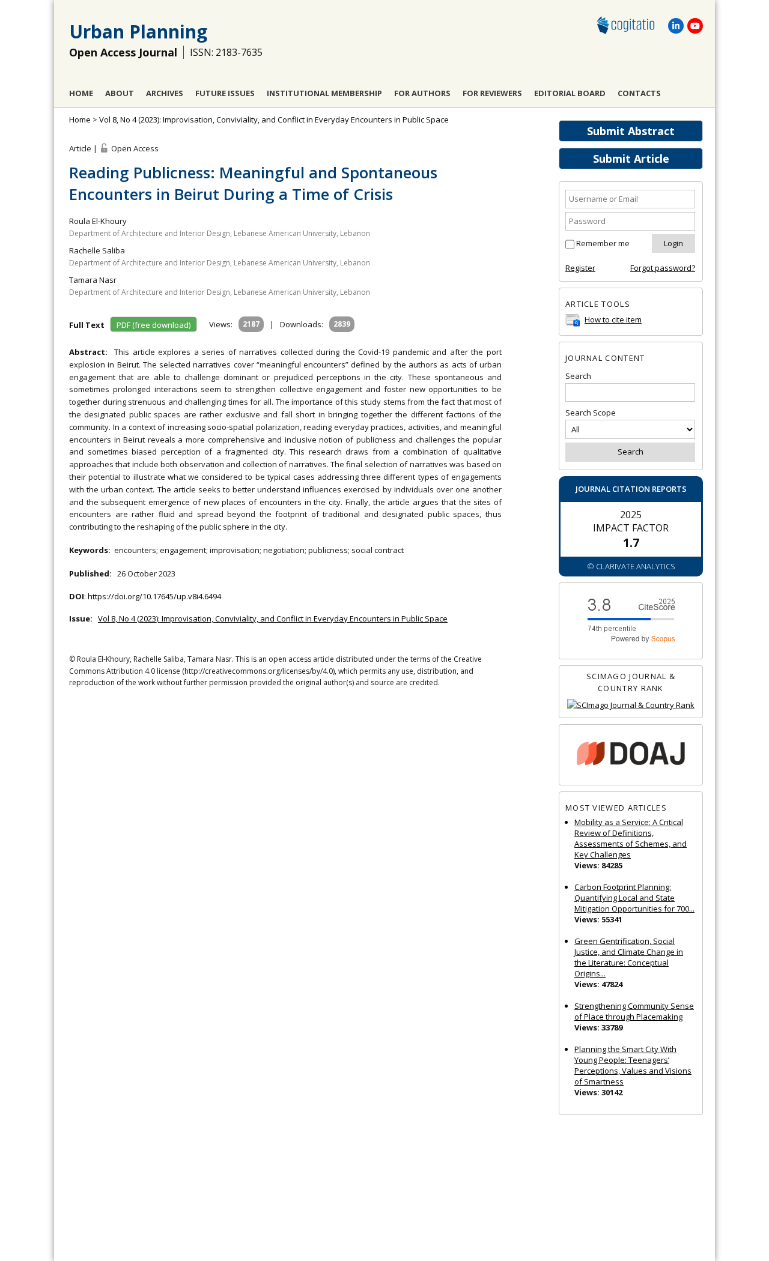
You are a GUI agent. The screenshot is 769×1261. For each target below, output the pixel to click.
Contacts (639, 93)
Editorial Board (570, 93)
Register (580, 267)
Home (81, 93)
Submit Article (631, 158)
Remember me (603, 243)
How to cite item (613, 319)
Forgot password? (662, 267)
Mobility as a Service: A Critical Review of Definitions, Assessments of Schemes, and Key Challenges (630, 838)
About (119, 93)
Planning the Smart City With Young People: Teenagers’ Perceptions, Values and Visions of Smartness (632, 1065)
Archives (164, 93)
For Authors (422, 93)
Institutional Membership (324, 93)
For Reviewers (492, 93)
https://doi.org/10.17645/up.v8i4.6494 (154, 596)
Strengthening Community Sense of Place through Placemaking (634, 1011)
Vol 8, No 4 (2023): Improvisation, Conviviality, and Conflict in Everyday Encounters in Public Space (274, 119)
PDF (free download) (153, 324)
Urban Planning (138, 31)
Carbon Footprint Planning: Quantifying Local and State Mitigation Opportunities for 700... (634, 897)
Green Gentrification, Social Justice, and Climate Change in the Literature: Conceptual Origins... (628, 957)
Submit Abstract (631, 131)
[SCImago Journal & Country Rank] (631, 705)
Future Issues (225, 93)
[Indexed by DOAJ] (630, 755)
